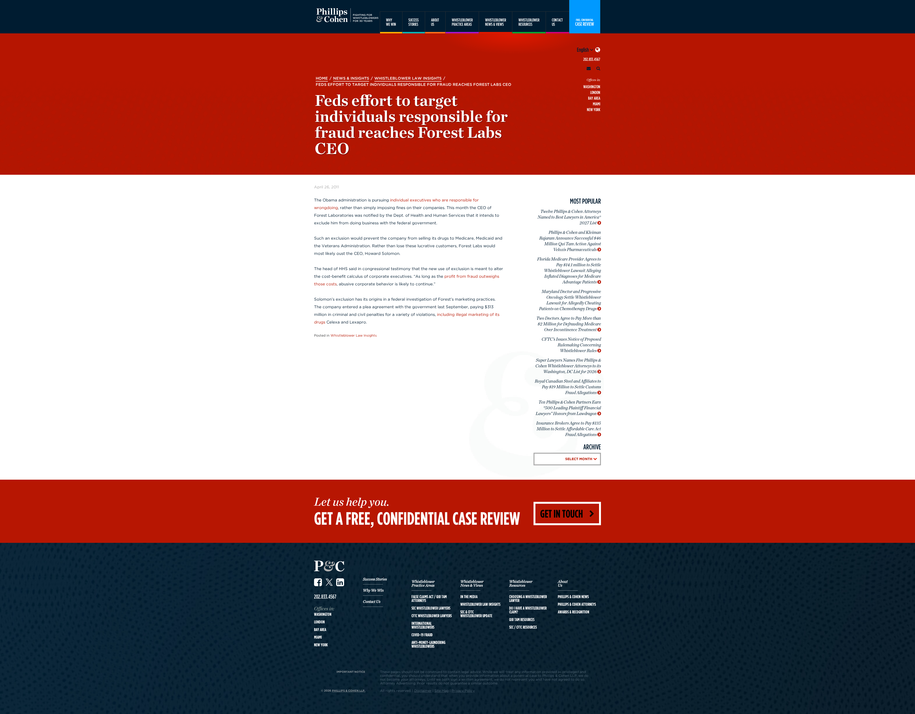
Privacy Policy (463, 690)
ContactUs (557, 22)
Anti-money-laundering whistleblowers (428, 644)
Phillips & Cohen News (573, 597)
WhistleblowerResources (528, 22)
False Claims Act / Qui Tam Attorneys (429, 598)
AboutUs (435, 22)
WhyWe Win (391, 22)
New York (593, 109)
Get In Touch (561, 513)
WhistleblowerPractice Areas (462, 22)
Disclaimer (423, 690)
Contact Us (371, 602)
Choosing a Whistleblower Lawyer (528, 598)
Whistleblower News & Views (471, 583)
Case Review (584, 22)
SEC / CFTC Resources (523, 627)
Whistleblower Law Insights (353, 335)
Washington (591, 86)
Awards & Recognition (573, 612)
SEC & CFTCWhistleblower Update (476, 614)
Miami (596, 104)
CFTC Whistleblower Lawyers (432, 616)
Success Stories (375, 579)
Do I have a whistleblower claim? (528, 610)
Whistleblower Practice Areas (423, 583)
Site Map (441, 690)
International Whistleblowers (423, 625)
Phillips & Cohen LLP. (348, 690)
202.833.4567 (591, 59)
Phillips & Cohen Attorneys (577, 604)
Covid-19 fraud (422, 635)
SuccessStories (413, 22)
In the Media (469, 597)
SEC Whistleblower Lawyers (431, 608)
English (583, 49)
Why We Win (373, 590)
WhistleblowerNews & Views (495, 22)
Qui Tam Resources (521, 620)
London (595, 92)
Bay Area (594, 98)
